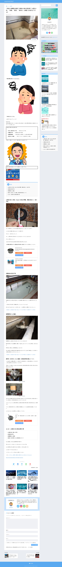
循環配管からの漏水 (11, 190)
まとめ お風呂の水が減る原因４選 (14, 194)
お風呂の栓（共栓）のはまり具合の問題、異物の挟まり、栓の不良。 (19, 187)
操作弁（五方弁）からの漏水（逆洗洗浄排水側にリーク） (17, 192)
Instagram (21, 507)
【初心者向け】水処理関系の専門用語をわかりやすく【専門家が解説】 (49, 105)
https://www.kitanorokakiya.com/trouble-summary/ (14, 457)
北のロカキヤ (55, 37)
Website (27, 507)
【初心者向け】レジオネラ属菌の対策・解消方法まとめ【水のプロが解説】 (49, 83)
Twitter (18, 507)
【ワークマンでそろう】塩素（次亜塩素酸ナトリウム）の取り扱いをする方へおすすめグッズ (49, 94)
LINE (24, 507)
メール (7, 534)
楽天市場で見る (28, 265)
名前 (7, 530)
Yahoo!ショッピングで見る (19, 267)
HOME (31, 563)
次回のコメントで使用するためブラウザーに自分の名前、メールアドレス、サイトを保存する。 (21, 542)
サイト (7, 538)
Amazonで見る (19, 265)
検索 (57, 5)
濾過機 (37, 467)
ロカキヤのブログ (9, 1)
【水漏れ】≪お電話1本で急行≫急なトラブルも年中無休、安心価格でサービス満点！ (21, 309)
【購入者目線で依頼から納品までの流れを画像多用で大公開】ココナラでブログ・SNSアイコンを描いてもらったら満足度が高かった (49, 127)
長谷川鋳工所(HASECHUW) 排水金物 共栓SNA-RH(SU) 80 (24, 249)
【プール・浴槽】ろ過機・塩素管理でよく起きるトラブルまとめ (49, 115)
